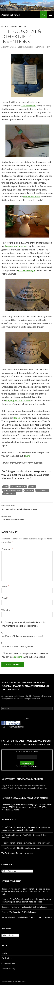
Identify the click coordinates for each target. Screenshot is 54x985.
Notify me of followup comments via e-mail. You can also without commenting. (25, 655)
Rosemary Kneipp (25, 47)
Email (4, 598)
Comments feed (8, 963)
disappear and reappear (15, 246)
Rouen (16, 417)
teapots (29, 490)
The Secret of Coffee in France (33, 907)
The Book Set (42, 490)
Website (5, 610)
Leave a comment (42, 47)
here (27, 455)
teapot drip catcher (12, 490)
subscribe (19, 656)
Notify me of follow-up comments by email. (22, 636)
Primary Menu (50, 14)
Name (5, 586)
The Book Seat (28, 105)
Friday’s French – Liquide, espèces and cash (20, 848)
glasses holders (19, 487)
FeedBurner (33, 766)
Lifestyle (22, 26)
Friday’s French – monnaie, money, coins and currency (25, 843)
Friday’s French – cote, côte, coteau (37, 917)
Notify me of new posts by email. (17, 646)
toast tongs (9, 494)
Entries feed (6, 958)
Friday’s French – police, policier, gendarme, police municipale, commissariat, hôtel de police (26, 828)
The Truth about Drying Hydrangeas (17, 853)
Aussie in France (10, 14)
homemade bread (31, 196)
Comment (7, 549)
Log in (4, 953)
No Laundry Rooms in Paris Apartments (19, 507)
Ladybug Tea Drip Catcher (18, 400)
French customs (9, 26)
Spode (32, 487)
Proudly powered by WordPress (13, 981)
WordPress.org (8, 968)
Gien (5, 487)
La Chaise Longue (26, 270)
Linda (3, 899)
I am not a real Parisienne (12, 518)
